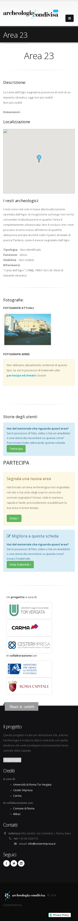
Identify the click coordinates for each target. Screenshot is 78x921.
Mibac (17, 814)
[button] (39, 158)
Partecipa (16, 449)
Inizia (14, 518)
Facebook (6, 863)
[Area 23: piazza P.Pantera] (27, 329)
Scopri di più (12, 760)
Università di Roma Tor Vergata (32, 784)
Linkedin (21, 863)
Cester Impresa (22, 790)
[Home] (30, 13)
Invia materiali (20, 564)
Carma (17, 795)
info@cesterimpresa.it (41, 843)
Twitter (14, 863)
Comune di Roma (23, 808)
